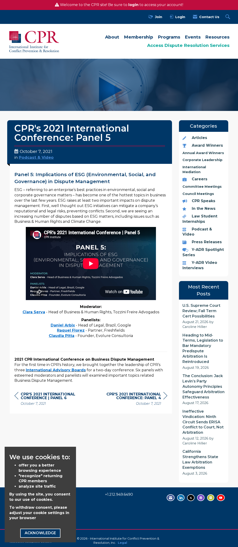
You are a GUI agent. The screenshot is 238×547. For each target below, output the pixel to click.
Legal (122, 542)
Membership (138, 37)
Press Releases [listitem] (207, 242)
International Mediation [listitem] (194, 169)
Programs (169, 37)
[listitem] (203, 316)
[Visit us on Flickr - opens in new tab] (210, 497)
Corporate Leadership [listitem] (202, 160)
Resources (217, 37)
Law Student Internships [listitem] (199, 219)
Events (193, 37)
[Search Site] (228, 17)
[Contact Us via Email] (171, 497)
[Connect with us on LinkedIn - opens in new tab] (181, 497)
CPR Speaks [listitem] (203, 201)
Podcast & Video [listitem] (197, 232)
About (112, 37)
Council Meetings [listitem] (198, 194)
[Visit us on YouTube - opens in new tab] (221, 497)
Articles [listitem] (199, 138)
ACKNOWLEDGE (40, 533)
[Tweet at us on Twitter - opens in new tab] (191, 497)
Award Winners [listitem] (207, 145)
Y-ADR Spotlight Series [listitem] (203, 252)
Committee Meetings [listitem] (202, 186)
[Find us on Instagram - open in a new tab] (201, 497)
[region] (132, 399)
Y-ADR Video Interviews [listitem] (199, 265)
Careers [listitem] (199, 179)
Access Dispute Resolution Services (188, 45)
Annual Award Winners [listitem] (203, 153)
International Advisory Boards (56, 370)
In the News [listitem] (203, 208)
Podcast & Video (36, 157)
